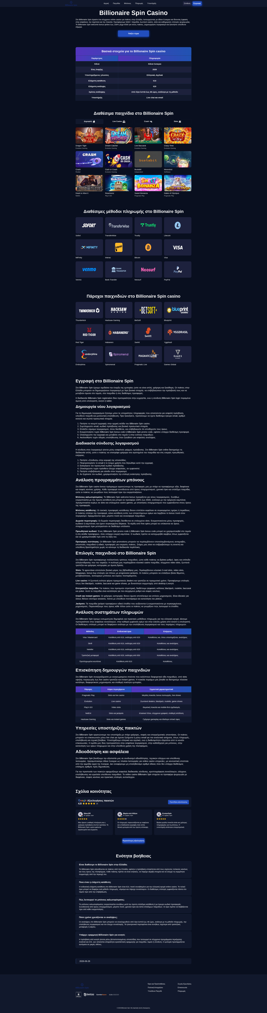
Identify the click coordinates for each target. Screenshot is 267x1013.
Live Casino (117, 121)
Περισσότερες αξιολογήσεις (134, 841)
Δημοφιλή (88, 121)
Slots (176, 121)
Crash (146, 121)
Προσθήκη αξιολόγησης (178, 802)
